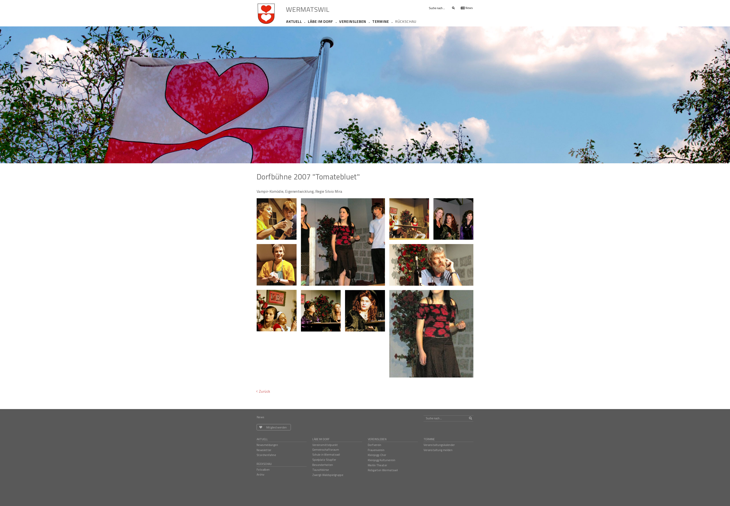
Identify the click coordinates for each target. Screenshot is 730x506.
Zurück (264, 391)
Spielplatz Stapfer (324, 460)
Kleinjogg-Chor (377, 455)
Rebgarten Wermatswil (383, 470)
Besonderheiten (322, 465)
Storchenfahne (266, 455)
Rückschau (264, 464)
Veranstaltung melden (438, 450)
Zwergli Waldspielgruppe (328, 475)
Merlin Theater (377, 465)
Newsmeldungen (267, 445)
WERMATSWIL (307, 9)
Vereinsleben (377, 439)
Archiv (260, 474)
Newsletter (264, 450)
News (469, 8)
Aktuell (262, 439)
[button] (295, 22)
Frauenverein (376, 450)
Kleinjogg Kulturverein (381, 460)
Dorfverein (374, 445)
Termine (429, 439)
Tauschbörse (320, 470)
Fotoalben (263, 469)
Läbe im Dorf (321, 439)
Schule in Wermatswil (326, 454)
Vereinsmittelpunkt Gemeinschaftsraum (325, 447)
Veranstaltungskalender (439, 445)
